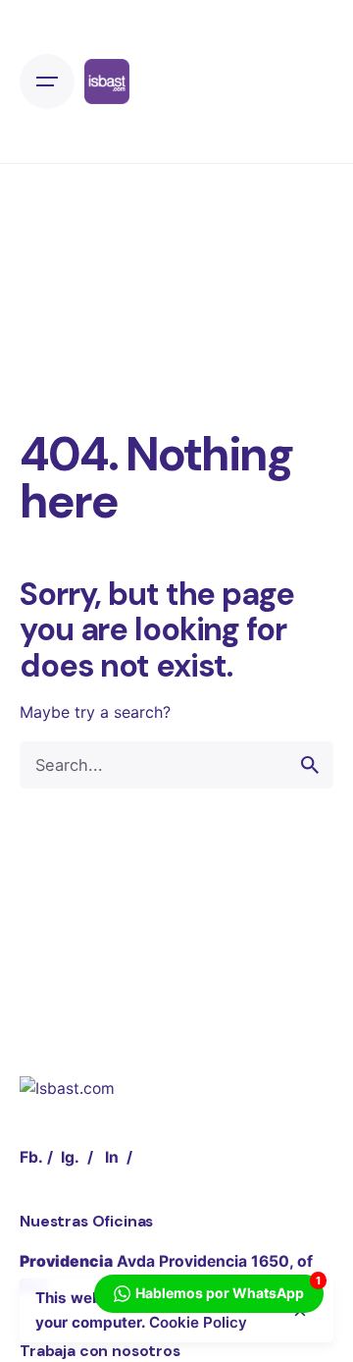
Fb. (31, 1157)
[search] (309, 765)
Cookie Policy (198, 1322)
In (112, 1157)
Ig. (70, 1157)
